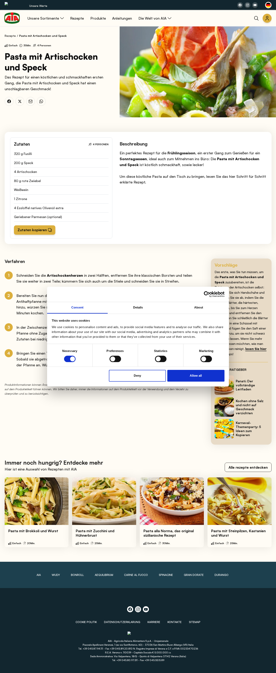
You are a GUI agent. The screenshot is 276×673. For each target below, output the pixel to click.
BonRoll (77, 575)
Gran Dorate (194, 575)
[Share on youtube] (255, 5)
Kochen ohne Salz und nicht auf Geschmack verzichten (249, 407)
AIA (39, 575)
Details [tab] (138, 307)
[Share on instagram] (247, 5)
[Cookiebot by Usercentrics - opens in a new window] (206, 294)
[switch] (115, 359)
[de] (268, 5)
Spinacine (166, 575)
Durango (222, 575)
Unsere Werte (38, 5)
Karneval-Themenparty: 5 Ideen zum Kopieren (248, 429)
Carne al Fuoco (136, 575)
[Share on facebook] (240, 5)
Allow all (196, 375)
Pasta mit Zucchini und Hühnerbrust (95, 533)
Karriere (153, 622)
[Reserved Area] (267, 18)
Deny (137, 375)
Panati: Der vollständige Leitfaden (245, 385)
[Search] (256, 18)
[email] (30, 101)
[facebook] (9, 101)
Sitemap (194, 622)
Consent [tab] (77, 307)
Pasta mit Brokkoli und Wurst (33, 531)
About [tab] (198, 307)
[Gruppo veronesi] (138, 634)
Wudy (56, 575)
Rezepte (10, 35)
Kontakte (174, 622)
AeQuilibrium (104, 575)
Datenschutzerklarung (122, 622)
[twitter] (19, 101)
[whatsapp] (41, 101)
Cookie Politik (86, 622)
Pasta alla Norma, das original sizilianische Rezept (168, 533)
